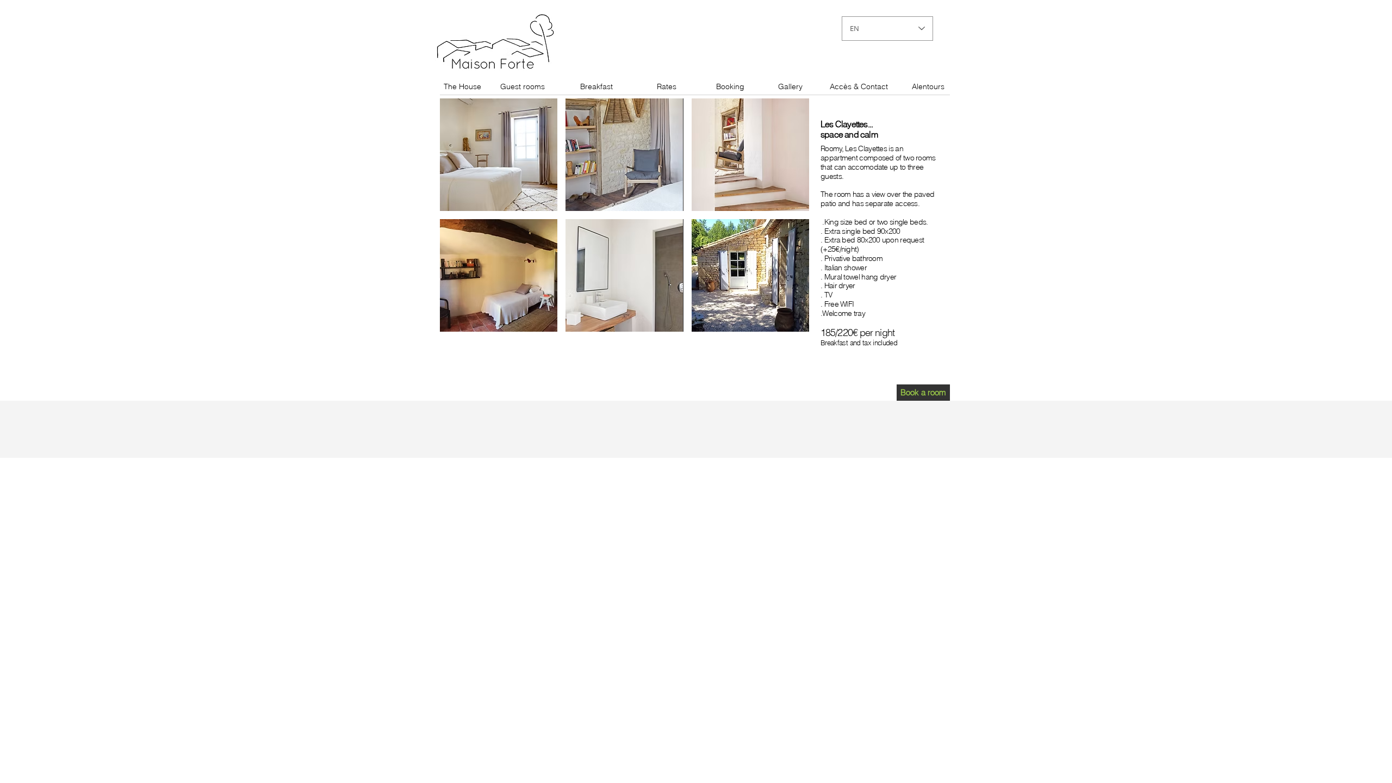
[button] (498, 154)
